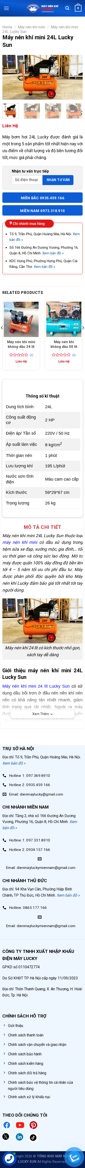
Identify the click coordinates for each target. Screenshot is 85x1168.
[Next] (75, 77)
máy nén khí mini (19, 542)
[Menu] (6, 8)
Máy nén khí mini (31, 27)
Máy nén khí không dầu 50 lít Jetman (64, 346)
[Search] (67, 8)
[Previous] (10, 77)
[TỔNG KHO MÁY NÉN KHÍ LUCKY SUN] (42, 8)
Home (7, 27)
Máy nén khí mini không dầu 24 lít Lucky (21, 346)
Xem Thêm (40, 714)
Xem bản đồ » (53, 253)
